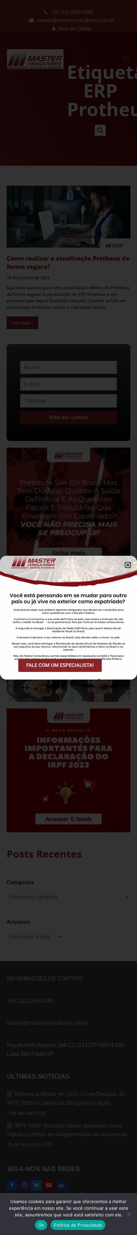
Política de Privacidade (78, 1225)
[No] (128, 1214)
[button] (127, 564)
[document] (68, 617)
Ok (41, 1225)
